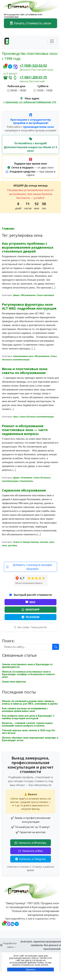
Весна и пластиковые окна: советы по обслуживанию (25, 371)
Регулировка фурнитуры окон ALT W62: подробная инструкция (29, 306)
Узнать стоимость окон (32, 23)
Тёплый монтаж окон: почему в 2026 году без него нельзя (28, 731)
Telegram (32, 617)
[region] (30, 962)
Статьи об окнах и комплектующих (36, 417)
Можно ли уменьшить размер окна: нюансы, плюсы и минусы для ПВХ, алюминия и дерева (30, 702)
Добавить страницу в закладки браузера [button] (32, 567)
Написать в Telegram (32, 859)
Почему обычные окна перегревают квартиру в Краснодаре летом (30, 739)
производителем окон (38, 127)
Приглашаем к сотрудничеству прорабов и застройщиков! (30, 121)
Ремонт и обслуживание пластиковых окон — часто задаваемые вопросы (25, 430)
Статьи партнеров (45, 295)
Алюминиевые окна (23, 356)
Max (32, 602)
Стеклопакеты (26, 481)
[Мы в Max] (15, 67)
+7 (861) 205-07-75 (33, 77)
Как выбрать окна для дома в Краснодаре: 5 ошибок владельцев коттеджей (28, 717)
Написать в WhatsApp (32, 843)
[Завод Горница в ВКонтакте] (12, 923)
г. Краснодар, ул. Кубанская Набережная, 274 (29, 102)
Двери (16, 295)
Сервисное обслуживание (24, 490)
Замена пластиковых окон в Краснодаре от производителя (27, 665)
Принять (30, 969)
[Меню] (51, 41)
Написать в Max (32, 851)
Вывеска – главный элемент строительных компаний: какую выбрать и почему (27, 724)
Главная (8, 228)
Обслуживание (28, 295)
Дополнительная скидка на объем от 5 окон (30, 149)
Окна (15, 417)
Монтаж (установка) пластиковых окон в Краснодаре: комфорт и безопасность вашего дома (28, 674)
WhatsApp (33, 609)
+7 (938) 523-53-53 (33, 65)
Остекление (26, 478)
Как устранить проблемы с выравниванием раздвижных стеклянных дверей (27, 247)
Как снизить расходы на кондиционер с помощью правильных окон (25, 709)
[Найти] (55, 647)
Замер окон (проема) (14, 681)
